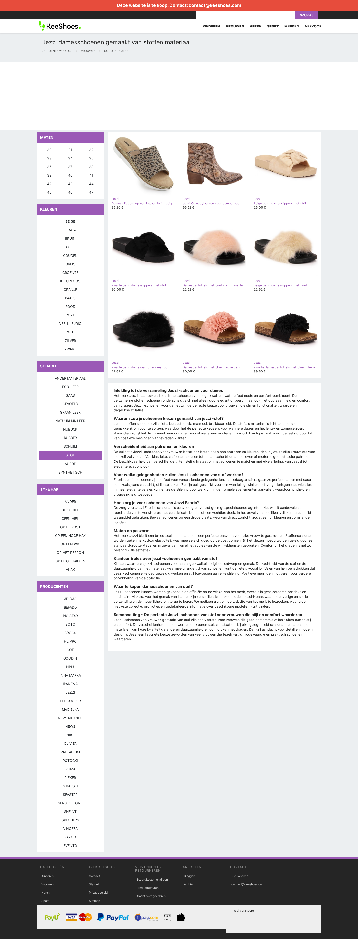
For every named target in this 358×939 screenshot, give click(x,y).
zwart (70, 349)
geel (70, 247)
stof (70, 455)
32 (91, 150)
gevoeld (70, 404)
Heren (45, 892)
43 (70, 184)
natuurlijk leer (70, 421)
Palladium (70, 752)
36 (49, 167)
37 (70, 167)
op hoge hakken (70, 561)
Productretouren (147, 888)
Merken (291, 26)
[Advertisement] (146, 96)
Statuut (94, 884)
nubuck (70, 429)
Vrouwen (47, 884)
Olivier (70, 743)
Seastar (70, 794)
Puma (70, 769)
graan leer (70, 412)
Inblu (70, 667)
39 (49, 175)
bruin (70, 238)
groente (70, 272)
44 (91, 184)
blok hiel (70, 510)
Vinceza (70, 828)
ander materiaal (70, 378)
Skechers (70, 820)
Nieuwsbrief (239, 876)
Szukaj (306, 15)
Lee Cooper (70, 701)
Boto (70, 624)
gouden (70, 255)
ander (70, 501)
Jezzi (70, 692)
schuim (70, 446)
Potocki (70, 760)
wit (70, 332)
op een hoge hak (70, 535)
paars (70, 298)
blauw (70, 230)
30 (49, 150)
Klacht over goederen (151, 896)
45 (49, 192)
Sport (45, 901)
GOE (70, 650)
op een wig (70, 544)
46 (70, 192)
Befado (70, 607)
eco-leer (70, 387)
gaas (70, 395)
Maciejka (70, 709)
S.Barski (70, 786)
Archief (189, 884)
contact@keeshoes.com (215, 5)
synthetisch (70, 472)
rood (70, 306)
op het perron (70, 552)
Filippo (70, 641)
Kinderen (47, 876)
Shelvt (70, 811)
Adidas (70, 599)
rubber (70, 438)
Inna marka (70, 675)
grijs (70, 264)
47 (91, 192)
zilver (70, 340)
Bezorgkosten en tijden (152, 879)
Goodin (70, 658)
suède (70, 464)
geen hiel (70, 518)
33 (49, 158)
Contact (94, 876)
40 (70, 175)
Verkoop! (314, 26)
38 (91, 167)
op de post (70, 527)
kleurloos (70, 281)
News (70, 726)
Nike (70, 735)
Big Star (70, 616)
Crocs (70, 633)
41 (91, 175)
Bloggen (189, 876)
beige (70, 221)
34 (70, 158)
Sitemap (94, 901)
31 (70, 150)
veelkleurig (70, 323)
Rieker (70, 777)
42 (49, 184)
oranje (70, 289)
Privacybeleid (98, 892)
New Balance (70, 718)
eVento (70, 845)
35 (91, 158)
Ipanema (70, 684)
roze (70, 315)
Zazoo (70, 837)
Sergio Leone (70, 803)
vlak (70, 569)
